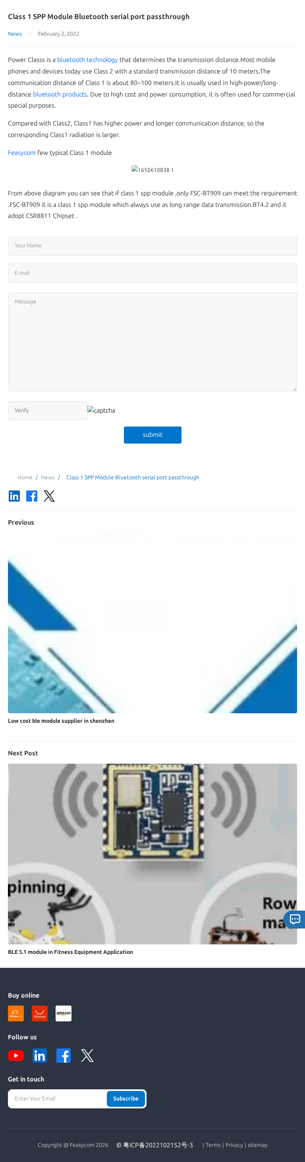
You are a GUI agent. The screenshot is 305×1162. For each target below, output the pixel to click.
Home (25, 477)
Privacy (234, 1145)
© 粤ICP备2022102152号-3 (154, 1145)
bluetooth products (60, 94)
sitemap (258, 1145)
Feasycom (22, 152)
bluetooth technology (87, 60)
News (15, 34)
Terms (213, 1145)
